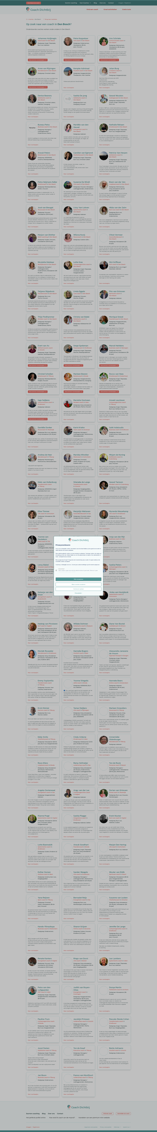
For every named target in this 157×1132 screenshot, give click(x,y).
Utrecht (42, 350)
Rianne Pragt (43, 815)
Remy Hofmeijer (80, 762)
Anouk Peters (44, 152)
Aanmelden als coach (123, 1113)
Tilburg (50, 376)
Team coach (77, 429)
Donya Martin (115, 987)
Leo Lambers (115, 958)
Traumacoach (78, 348)
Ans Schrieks (115, 38)
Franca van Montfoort (83, 1075)
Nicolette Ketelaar (46, 262)
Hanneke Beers (116, 680)
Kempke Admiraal (81, 68)
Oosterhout (124, 376)
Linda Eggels (79, 291)
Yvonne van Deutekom (43, 538)
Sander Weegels (80, 872)
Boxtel (123, 765)
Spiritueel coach (114, 293)
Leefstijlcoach (114, 626)
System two (126, 1127)
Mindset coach (43, 319)
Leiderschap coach (79, 765)
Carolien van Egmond (83, 152)
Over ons (103, 3)
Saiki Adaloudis (116, 427)
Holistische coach (44, 98)
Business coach (43, 127)
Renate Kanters (45, 958)
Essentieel (61, 568)
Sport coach (42, 900)
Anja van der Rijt (117, 536)
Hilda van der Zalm (117, 207)
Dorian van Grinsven (118, 790)
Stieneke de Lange (81, 482)
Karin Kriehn (79, 427)
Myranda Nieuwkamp (118, 511)
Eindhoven (88, 348)
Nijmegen (124, 348)
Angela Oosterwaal (46, 790)
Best (86, 653)
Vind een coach (92, 9)
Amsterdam (124, 683)
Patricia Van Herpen (118, 152)
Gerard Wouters (116, 95)
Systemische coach (79, 210)
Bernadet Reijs (80, 897)
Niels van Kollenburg (47, 482)
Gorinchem (87, 457)
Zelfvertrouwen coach (45, 348)
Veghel (49, 626)
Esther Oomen (44, 872)
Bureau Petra (44, 124)
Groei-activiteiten (110, 9)
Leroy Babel (43, 564)
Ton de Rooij (115, 762)
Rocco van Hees (116, 373)
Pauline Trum (44, 1019)
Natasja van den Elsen (45, 593)
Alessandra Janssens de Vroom (118, 652)
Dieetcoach (77, 457)
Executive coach (78, 1050)
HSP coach (41, 992)
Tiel (49, 541)
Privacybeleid (78, 593)
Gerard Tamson (116, 482)
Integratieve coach (79, 818)
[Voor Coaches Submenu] (90, 3)
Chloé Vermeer (116, 234)
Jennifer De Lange (117, 926)
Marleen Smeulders (118, 708)
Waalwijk (51, 429)
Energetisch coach (79, 129)
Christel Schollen (45, 373)
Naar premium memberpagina (36, 60)
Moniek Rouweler (45, 650)
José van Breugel (45, 207)
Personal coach (114, 765)
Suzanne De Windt (81, 182)
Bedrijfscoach (42, 264)
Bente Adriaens (116, 1048)
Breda (86, 376)
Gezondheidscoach (115, 237)
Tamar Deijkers (80, 708)
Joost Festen (43, 1048)
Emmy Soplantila (45, 680)
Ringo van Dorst (80, 958)
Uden (87, 402)
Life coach (76, 40)
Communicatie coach (116, 40)
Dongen (125, 655)
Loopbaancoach (114, 184)
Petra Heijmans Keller (47, 182)
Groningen (77, 994)
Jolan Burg (114, 68)
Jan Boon (42, 1075)
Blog (95, 3)
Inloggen (120, 3)
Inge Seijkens (44, 400)
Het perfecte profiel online (35, 1118)
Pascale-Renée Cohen (119, 1019)
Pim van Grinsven (117, 291)
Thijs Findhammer (46, 316)
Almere (122, 626)
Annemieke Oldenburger (115, 738)
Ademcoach (42, 40)
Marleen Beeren (80, 373)
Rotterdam (53, 929)
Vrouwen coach (43, 567)
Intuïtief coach (78, 70)
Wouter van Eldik (117, 872)
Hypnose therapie (115, 655)
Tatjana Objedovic (46, 291)
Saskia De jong (80, 95)
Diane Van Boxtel (117, 623)
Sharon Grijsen (80, 926)
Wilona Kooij (79, 234)
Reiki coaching (43, 237)
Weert (124, 874)
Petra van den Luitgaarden (44, 988)
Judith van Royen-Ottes (81, 988)
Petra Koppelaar (80, 38)
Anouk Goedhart (81, 844)
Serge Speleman (80, 345)
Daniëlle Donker (45, 427)
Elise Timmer (43, 511)
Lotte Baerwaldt (45, 844)
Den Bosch (51, 40)
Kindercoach (77, 739)
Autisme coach (43, 874)
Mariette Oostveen (81, 400)
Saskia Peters (115, 564)
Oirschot (124, 900)
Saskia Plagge (79, 815)
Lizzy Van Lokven (81, 207)
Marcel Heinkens (116, 345)
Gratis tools (126, 9)
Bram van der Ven (117, 182)
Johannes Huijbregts (47, 38)
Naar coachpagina (69, 87)
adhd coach (42, 541)
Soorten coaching (71, 3)
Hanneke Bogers (80, 650)
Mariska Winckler (81, 454)
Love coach (77, 293)
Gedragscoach (114, 98)
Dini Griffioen (115, 262)
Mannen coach (43, 710)
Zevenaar (86, 429)
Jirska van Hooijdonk (118, 592)
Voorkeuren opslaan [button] (78, 589)
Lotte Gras (78, 262)
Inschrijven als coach (33, 3)
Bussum (90, 626)
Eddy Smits (43, 736)
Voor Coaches (84, 3)
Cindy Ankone (79, 736)
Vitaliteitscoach (78, 155)
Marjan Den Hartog (117, 844)
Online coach (113, 683)
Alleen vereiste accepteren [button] (78, 584)
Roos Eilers (43, 762)
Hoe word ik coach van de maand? (62, 1118)
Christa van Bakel (81, 316)
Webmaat (116, 1127)
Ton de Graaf (79, 1048)
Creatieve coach (114, 70)
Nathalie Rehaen (116, 124)
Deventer (87, 929)
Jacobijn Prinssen (81, 1019)
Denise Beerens (45, 95)
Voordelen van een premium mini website (94, 1118)
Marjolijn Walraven (81, 511)
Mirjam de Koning (117, 454)
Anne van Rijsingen (46, 68)
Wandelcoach (42, 70)
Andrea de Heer (45, 454)
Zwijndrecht (42, 599)
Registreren (128, 3)
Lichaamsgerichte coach (81, 264)
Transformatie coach (45, 484)
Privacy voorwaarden (105, 1127)
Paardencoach (43, 293)
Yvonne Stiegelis (80, 680)
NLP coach (112, 264)
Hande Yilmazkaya (46, 926)
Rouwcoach (42, 210)
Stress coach (113, 792)
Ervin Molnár (43, 708)
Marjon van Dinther (46, 234)
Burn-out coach (114, 210)
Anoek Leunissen (117, 400)
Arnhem (125, 989)
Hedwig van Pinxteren (47, 623)
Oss (89, 513)
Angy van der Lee (81, 790)
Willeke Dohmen (80, 623)
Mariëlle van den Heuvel (80, 126)
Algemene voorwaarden (91, 1127)
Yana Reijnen (44, 897)
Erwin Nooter (115, 815)
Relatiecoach (42, 155)
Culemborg (113, 459)
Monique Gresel (116, 316)
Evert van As (43, 345)
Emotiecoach (113, 127)
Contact (111, 3)
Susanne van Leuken (118, 897)
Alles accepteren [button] (78, 579)
